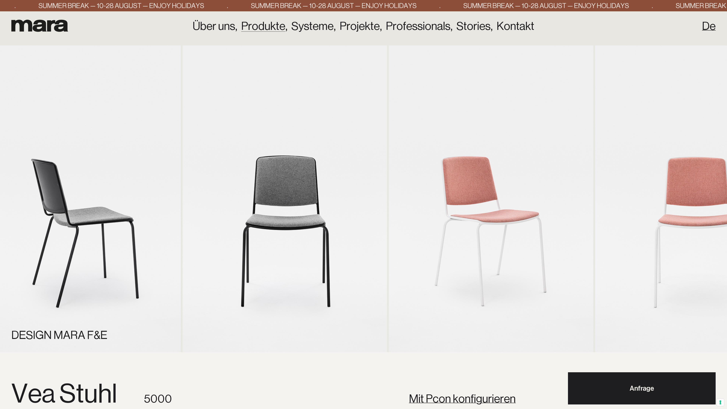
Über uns (214, 26)
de (709, 26)
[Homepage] (39, 25)
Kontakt (515, 26)
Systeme (312, 26)
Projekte (360, 26)
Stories (473, 26)
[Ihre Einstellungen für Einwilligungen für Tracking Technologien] (720, 402)
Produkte (263, 26)
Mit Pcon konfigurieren (462, 398)
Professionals (418, 26)
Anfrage (642, 388)
